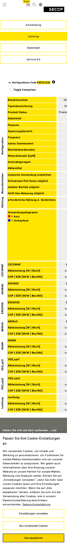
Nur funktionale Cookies (33, 526)
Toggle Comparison (25, 89)
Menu (4, 4)
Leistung (33, 36)
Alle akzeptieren (33, 538)
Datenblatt (33, 48)
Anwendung (33, 25)
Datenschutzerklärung (37, 504)
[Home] (54, 9)
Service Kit (33, 59)
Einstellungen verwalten (33, 513)
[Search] (34, 4)
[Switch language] (40, 4)
